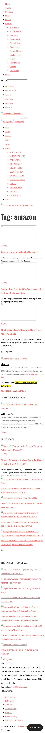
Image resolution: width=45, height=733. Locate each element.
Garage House (16, 51)
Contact (8, 712)
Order (3, 432)
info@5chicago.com (19, 687)
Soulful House (16, 55)
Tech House (15, 63)
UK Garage (14, 70)
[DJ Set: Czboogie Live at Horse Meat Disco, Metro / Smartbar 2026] (19, 498)
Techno (13, 66)
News (7, 4)
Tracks (8, 8)
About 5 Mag (9, 99)
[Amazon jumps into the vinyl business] (18, 242)
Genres (8, 23)
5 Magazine (10, 697)
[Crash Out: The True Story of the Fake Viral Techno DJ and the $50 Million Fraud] (22, 516)
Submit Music (9, 103)
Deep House (15, 39)
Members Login (9, 86)
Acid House (14, 27)
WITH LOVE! (7, 413)
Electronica (14, 47)
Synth (12, 59)
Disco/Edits (15, 43)
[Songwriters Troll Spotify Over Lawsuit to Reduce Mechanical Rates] (18, 279)
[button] (35, 727)
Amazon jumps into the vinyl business (19, 252)
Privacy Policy (11, 716)
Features (9, 12)
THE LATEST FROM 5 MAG (14, 563)
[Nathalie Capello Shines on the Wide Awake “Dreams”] (14, 644)
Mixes (7, 15)
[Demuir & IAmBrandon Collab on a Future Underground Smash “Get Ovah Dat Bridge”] (22, 611)
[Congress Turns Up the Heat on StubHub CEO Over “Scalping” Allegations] (22, 630)
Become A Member (10, 90)
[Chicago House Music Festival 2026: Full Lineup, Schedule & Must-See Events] (22, 483)
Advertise (8, 95)
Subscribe (9, 701)
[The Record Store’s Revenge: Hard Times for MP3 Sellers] (18, 320)
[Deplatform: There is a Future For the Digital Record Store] (22, 592)
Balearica (14, 35)
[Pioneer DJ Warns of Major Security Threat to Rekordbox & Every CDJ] (22, 450)
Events (8, 19)
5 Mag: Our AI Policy (14, 720)
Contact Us (8, 107)
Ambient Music (16, 31)
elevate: (5, 364)
